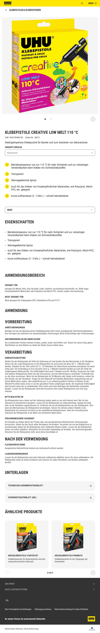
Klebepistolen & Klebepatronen (25, 10)
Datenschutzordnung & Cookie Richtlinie (71, 609)
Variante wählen (13, 147)
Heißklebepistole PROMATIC (69, 555)
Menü (9, 209)
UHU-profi (10, 583)
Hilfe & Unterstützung (16, 589)
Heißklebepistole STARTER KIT (23, 555)
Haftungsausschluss (43, 609)
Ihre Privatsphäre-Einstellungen (18, 609)
